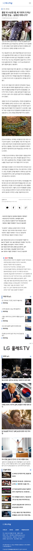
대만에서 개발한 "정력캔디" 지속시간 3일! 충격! (14, 223)
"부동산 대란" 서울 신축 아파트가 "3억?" (14, 285)
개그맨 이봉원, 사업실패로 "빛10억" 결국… (14, 249)
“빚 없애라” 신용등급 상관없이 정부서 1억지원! (13, 228)
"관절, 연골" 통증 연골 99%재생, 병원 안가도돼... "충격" (18, 281)
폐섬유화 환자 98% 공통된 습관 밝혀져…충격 (14, 247)
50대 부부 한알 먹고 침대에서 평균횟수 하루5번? (14, 216)
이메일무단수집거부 (25, 529)
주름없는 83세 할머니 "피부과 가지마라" (13, 244)
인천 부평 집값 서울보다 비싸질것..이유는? (12, 235)
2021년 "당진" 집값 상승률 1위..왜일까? (13, 290)
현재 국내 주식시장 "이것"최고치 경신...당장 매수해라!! (17, 276)
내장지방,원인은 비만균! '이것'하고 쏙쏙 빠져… (15, 262)
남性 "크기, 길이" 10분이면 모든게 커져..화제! (15, 287)
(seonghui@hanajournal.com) (9, 201)
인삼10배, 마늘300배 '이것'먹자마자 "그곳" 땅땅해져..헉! (18, 274)
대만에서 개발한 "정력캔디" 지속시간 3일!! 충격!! (14, 233)
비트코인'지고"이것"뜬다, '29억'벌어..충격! (12, 218)
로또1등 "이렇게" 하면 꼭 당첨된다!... (13, 264)
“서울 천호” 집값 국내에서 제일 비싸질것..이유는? (14, 230)
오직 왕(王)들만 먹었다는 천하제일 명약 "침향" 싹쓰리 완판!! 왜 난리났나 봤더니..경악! (18, 269)
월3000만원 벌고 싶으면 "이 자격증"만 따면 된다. (16, 271)
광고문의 (17, 529)
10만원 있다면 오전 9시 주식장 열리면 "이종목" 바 (15, 240)
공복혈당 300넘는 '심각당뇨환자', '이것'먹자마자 (16, 283)
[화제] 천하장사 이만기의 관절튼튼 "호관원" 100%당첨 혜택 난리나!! (18, 260)
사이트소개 (5, 529)
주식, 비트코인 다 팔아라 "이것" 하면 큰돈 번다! (14, 221)
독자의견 (11, 529)
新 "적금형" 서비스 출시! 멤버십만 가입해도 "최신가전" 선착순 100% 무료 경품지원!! (17, 242)
